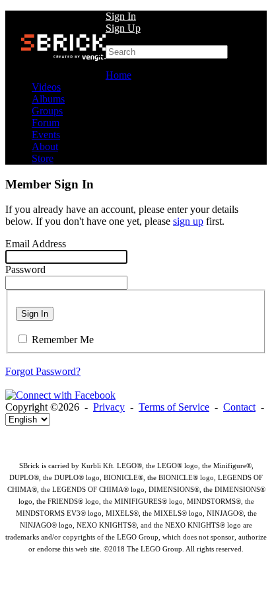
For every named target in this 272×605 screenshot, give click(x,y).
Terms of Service (174, 407)
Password (25, 269)
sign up (188, 221)
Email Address (35, 243)
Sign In (121, 16)
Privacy (109, 407)
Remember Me (63, 339)
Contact (239, 407)
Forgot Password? (43, 371)
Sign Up (123, 28)
